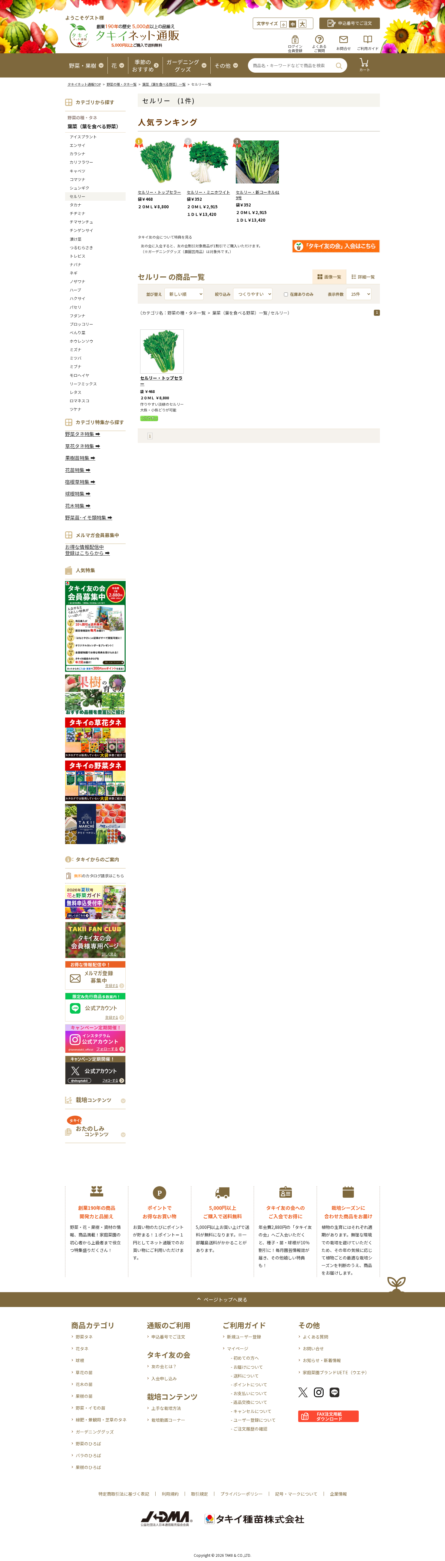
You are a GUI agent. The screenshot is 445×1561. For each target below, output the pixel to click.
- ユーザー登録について (253, 1420)
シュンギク (79, 188)
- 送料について (245, 1376)
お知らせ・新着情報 (322, 1360)
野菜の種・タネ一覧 (122, 84)
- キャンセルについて (251, 1411)
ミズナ (75, 349)
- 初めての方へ (245, 1358)
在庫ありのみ (302, 294)
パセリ (75, 307)
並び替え (154, 294)
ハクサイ (77, 298)
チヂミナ (77, 213)
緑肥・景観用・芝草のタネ (101, 1420)
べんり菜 (77, 332)
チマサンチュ (81, 222)
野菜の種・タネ (82, 117)
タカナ (75, 205)
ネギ (73, 273)
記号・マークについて (296, 1494)
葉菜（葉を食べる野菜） (94, 127)
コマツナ (77, 179)
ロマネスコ (79, 401)
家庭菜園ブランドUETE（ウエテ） (336, 1372)
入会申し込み (164, 1378)
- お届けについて (247, 1367)
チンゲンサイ (81, 230)
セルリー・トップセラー (159, 192)
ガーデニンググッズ (95, 1432)
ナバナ (75, 264)
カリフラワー (81, 162)
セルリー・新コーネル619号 (257, 195)
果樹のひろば (88, 1467)
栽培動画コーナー (168, 1420)
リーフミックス (83, 384)
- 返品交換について (249, 1402)
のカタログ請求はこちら (99, 876)
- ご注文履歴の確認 (249, 1429)
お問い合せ (313, 1348)
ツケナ (75, 409)
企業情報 (338, 1494)
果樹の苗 (84, 1396)
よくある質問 (315, 1337)
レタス (75, 392)
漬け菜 (75, 239)
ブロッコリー (81, 324)
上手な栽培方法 (166, 1408)
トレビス (77, 256)
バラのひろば (88, 1455)
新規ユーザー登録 (244, 1337)
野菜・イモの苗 (90, 1408)
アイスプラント (83, 137)
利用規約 (170, 1494)
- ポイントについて (249, 1384)
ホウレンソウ (81, 341)
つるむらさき (81, 247)
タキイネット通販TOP (84, 84)
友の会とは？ (164, 1366)
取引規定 (199, 1494)
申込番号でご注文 (168, 1337)
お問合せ (343, 48)
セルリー (77, 196)
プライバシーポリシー (241, 1494)
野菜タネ (84, 1337)
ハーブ (75, 290)
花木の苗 (84, 1384)
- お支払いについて (249, 1393)
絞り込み (223, 294)
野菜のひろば (88, 1444)
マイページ (237, 1348)
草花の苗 (84, 1372)
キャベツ (77, 171)
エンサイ (77, 145)
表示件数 (336, 294)
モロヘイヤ (79, 375)
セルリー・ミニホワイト (208, 192)
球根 (80, 1360)
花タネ (82, 1348)
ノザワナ (77, 281)
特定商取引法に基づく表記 (123, 1494)
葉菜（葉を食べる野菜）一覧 (164, 84)
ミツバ (75, 358)
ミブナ (75, 366)
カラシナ (77, 154)
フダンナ (77, 315)
